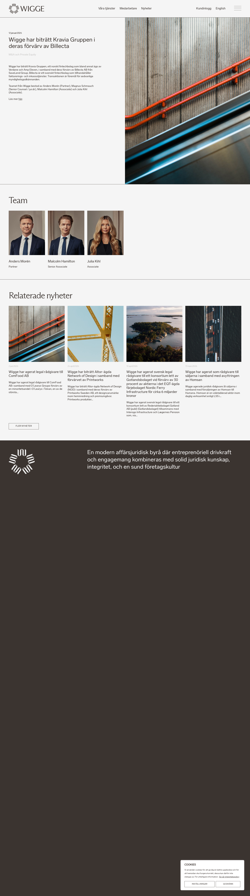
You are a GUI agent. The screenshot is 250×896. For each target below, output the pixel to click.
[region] (212, 875)
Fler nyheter (24, 426)
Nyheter (146, 8)
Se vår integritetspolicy (229, 877)
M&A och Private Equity (22, 55)
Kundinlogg (203, 8)
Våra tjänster (106, 8)
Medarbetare (128, 8)
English (220, 8)
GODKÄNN (228, 884)
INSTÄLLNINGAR (199, 884)
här (20, 99)
